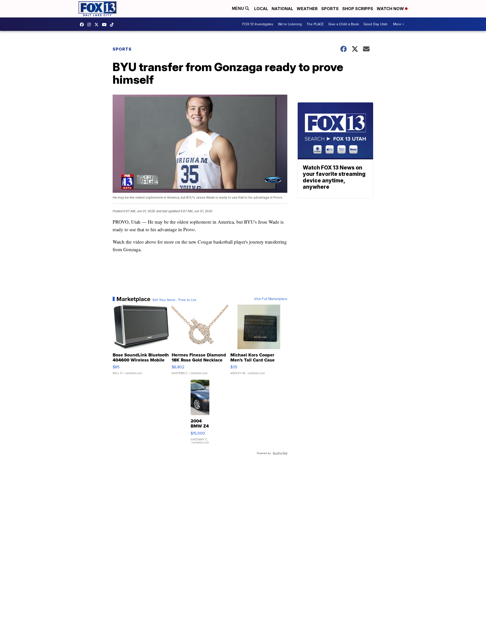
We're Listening (290, 24)
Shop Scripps (357, 8)
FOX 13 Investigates (257, 24)
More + (398, 24)
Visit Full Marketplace (270, 299)
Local (261, 8)
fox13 (97, 25)
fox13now (90, 25)
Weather (307, 8)
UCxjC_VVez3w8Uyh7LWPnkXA (105, 25)
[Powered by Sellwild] (280, 453)
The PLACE (315, 24)
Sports (330, 8)
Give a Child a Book (343, 24)
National (282, 8)
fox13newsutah (83, 25)
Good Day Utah (375, 24)
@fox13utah (113, 25)
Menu (238, 8)
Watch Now (391, 8)
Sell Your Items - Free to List (174, 300)
